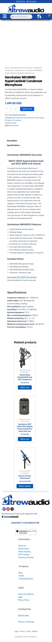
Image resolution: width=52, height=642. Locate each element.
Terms (28, 631)
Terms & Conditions (26, 594)
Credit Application (26, 579)
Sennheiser (19, 70)
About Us (22, 546)
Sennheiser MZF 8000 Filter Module (22, 277)
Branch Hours (23, 549)
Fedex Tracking (24, 552)
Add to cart (27, 109)
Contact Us (20, 1)
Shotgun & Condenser (13, 120)
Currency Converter (26, 557)
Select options (25, 486)
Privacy (22, 631)
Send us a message (26, 622)
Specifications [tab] (13, 145)
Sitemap (35, 631)
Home (7, 68)
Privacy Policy (23, 600)
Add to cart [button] (24, 387)
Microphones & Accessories (21, 68)
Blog (20, 573)
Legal (20, 597)
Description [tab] (12, 141)
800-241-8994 (23, 616)
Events (21, 576)
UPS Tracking (23, 554)
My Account (31, 1)
